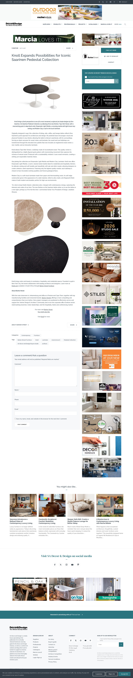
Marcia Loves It (106, 24)
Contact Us (51, 644)
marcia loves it (56, 340)
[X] (103, 2)
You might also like (44, 312)
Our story (9, 2)
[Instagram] (107, 2)
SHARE (69, 48)
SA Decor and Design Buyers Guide (28, 343)
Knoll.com (15, 286)
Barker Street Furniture (47, 286)
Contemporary (26, 335)
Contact (111, 62)
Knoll (42, 316)
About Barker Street (19, 325)
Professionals (69, 24)
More (117, 24)
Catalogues (93, 24)
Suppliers (46, 24)
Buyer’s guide (52, 642)
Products (57, 24)
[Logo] (14, 24)
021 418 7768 (88, 646)
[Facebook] (100, 2)
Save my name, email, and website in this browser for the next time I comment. (41, 419)
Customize (99, 674)
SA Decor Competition (55, 654)
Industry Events (53, 656)
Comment (18, 364)
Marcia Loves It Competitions (52, 650)
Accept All (124, 674)
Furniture (15, 48)
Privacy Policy (52, 662)
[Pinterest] (115, 2)
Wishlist (124, 2)
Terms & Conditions (54, 659)
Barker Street (48, 309)
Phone (17, 399)
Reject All (112, 674)
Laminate (45, 340)
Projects (81, 24)
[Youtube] (111, 2)
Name (17, 390)
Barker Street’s (46, 298)
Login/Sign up (37, 657)
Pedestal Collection (70, 340)
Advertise (27, 2)
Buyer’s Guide (18, 2)
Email (17, 409)
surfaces (44, 343)
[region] (66, 673)
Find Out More (111, 50)
